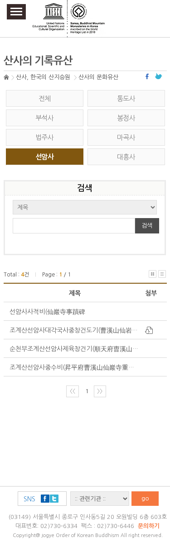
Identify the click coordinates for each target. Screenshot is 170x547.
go (145, 498)
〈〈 (72, 391)
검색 (146, 225)
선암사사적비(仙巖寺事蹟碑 (47, 312)
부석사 (44, 117)
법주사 (44, 137)
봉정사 (126, 117)
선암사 (44, 156)
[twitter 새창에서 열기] (158, 76)
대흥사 (126, 156)
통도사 (126, 98)
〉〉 (99, 391)
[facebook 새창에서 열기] (148, 76)
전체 (45, 98)
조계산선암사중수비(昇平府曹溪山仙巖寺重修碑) (76, 367)
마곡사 (126, 137)
